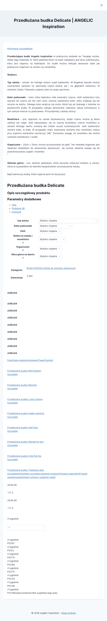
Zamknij (49, 360)
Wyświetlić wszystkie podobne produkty (39, 473)
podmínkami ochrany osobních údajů (36, 477)
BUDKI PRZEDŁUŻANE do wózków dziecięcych (51, 268)
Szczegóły (12, 374)
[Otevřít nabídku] (101, 5)
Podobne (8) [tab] (18, 208)
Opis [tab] (14, 205)
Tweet (41, 360)
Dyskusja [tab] (16, 212)
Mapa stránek (68, 613)
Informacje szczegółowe (19, 48)
